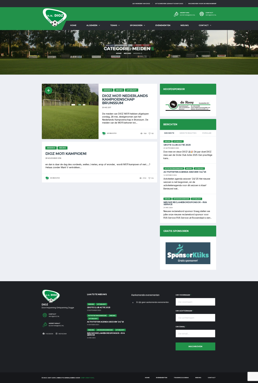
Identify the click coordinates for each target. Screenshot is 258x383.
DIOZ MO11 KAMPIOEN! (65, 153)
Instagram (62, 334)
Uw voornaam (183, 295)
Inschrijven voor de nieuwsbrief (202, 3)
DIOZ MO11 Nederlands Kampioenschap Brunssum (125, 99)
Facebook (49, 334)
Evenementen (162, 25)
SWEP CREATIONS (87, 378)
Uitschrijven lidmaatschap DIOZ (169, 3)
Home (73, 25)
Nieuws (185, 25)
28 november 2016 (53, 158)
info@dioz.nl (211, 15)
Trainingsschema (181, 377)
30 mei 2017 (106, 107)
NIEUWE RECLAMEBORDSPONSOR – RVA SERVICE (185, 203)
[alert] (151, 302)
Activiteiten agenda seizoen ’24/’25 (184, 172)
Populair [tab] (206, 133)
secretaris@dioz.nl (187, 15)
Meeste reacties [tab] (188, 133)
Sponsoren (136, 25)
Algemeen (91, 25)
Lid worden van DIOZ (141, 3)
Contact (204, 25)
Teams (113, 25)
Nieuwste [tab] (169, 133)
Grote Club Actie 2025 (177, 145)
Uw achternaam (184, 311)
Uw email (181, 327)
